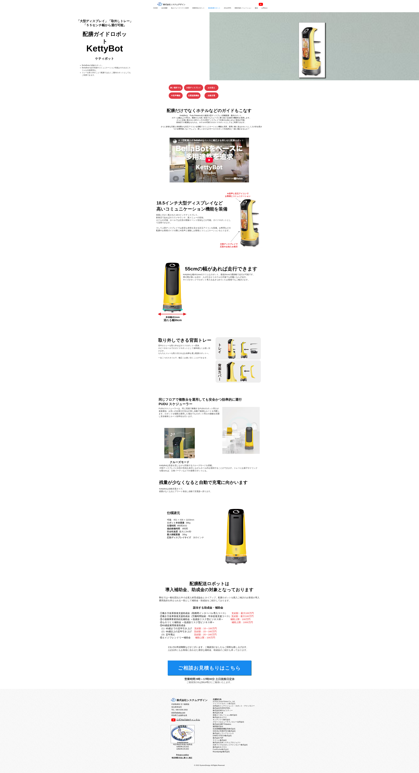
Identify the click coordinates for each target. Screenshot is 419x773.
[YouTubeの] (261, 4)
